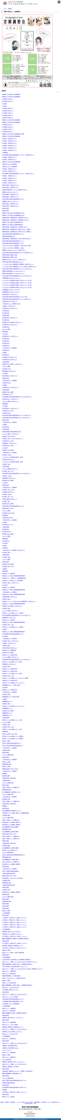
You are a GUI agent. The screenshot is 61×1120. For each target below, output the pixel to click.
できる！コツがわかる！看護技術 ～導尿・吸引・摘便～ (16, 245)
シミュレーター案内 (20, 1102)
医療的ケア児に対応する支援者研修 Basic (12, 222)
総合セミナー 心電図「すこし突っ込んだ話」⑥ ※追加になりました (19, 961)
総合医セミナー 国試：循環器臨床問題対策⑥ (13, 575)
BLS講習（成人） (6, 552)
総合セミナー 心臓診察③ (9, 971)
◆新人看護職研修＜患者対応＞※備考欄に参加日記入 (15, 938)
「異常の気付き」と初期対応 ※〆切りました (13, 550)
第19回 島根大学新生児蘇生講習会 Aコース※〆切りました (17, 396)
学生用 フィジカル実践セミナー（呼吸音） (13, 736)
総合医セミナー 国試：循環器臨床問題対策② (13, 622)
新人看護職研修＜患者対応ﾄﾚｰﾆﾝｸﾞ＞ (11, 792)
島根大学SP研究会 (29, 1103)
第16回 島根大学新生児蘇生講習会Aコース (13, 633)
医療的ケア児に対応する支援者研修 (11, 94)
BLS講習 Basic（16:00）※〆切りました (12, 438)
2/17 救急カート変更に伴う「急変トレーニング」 (14, 917)
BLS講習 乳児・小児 (7, 394)
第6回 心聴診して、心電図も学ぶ (11, 787)
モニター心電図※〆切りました (10, 468)
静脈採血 (4, 773)
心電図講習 (5, 152)
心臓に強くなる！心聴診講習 (9, 164)
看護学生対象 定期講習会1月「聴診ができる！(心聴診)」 (17, 229)
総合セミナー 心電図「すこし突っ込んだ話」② (14, 1043)
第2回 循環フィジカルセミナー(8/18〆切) (12, 878)
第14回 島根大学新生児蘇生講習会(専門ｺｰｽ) (13, 854)
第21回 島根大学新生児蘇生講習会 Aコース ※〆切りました (17, 275)
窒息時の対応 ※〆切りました (10, 294)
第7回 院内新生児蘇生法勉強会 (10, 871)
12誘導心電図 (5, 315)
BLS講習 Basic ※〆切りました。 (10, 408)
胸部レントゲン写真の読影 (9, 982)
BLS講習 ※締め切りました (9, 138)
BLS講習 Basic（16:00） (8, 489)
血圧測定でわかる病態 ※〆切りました (12, 322)
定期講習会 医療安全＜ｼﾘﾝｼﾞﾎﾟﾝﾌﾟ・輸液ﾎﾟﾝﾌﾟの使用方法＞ (17, 1071)
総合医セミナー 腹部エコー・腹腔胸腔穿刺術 (14, 578)
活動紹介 (2, 1102)
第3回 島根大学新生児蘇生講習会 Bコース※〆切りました (16, 417)
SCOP (35, 1103)
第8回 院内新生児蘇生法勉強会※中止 (11, 431)
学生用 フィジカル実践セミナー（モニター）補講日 (15, 678)
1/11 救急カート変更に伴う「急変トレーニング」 (14, 927)
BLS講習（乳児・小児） (8, 566)
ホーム (5, 8)
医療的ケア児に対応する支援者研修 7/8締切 (13, 134)
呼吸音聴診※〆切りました (9, 478)
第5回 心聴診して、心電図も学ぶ (11, 801)
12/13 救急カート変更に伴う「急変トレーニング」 (14, 943)
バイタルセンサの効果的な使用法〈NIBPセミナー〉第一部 (17, 282)
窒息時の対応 (5, 378)
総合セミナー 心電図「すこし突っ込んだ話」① (14, 1064)
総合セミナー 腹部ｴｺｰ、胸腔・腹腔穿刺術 (13, 952)
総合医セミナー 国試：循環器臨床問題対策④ (13, 594)
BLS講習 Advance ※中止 (8, 436)
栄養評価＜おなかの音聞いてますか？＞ (12, 934)
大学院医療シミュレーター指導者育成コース (50, 1102)
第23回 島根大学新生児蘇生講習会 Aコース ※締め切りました (17, 252)
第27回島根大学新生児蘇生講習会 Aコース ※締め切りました (18, 154)
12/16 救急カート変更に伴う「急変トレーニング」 (14, 936)
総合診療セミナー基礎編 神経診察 (11, 824)
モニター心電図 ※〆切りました (10, 401)
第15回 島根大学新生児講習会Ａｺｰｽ (11, 743)
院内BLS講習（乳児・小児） (9, 834)
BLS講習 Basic (5, 310)
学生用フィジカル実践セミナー (10, 850)
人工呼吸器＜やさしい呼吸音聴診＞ (11, 1003)
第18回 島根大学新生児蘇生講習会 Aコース (13, 506)
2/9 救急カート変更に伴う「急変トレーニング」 (14, 920)
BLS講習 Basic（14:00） (8, 440)
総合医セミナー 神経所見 (8, 573)
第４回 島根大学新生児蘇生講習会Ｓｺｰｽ (12, 745)
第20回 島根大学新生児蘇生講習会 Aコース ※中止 (14, 296)
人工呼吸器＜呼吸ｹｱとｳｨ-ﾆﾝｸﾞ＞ (10, 989)
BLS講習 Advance (6, 368)
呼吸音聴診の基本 (6, 764)
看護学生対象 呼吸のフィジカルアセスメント (13, 271)
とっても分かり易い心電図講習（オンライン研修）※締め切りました (19, 266)
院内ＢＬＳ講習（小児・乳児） (10, 734)
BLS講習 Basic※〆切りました (9, 357)
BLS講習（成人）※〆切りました (10, 640)
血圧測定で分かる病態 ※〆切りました (12, 364)
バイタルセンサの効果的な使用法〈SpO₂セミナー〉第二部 (16, 285)
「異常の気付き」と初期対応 (9, 380)
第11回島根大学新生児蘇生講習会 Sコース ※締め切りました (18, 173)
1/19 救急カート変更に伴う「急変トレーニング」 (14, 924)
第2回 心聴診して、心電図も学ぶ (11, 838)
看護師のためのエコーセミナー (10, 192)
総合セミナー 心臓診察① (9, 1052)
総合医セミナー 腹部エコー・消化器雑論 (12, 580)
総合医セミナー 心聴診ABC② (9, 680)
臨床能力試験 (5, 894)
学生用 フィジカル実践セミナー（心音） (12, 720)
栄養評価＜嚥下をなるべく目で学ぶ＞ (11, 931)
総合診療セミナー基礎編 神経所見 (11, 892)
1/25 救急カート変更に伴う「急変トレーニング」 (14, 922)
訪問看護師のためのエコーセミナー (11, 278)
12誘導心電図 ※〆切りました (9, 499)
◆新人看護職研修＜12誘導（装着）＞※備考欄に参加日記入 (17, 985)
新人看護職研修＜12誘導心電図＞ (10, 848)
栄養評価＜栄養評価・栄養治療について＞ (13, 945)
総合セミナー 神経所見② (9, 1038)
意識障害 (4, 1089)
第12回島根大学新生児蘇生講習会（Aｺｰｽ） (13, 999)
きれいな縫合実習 (6, 1059)
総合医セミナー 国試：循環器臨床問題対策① (13, 631)
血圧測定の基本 (6, 775)
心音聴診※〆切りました (8, 459)
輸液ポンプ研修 (6, 910)
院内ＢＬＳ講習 (6, 740)
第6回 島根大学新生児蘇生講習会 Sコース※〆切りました (16, 473)
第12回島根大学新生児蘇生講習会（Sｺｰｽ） (13, 1001)
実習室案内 (12, 1102)
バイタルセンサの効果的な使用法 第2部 (12, 457)
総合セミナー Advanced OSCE (10, 1034)
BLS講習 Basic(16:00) (7, 517)
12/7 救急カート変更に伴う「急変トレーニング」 (14, 947)
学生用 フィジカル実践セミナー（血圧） (12, 661)
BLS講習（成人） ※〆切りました (10, 582)
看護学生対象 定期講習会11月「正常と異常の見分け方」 (16, 238)
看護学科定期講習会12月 (8, 236)
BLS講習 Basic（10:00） (8, 410)
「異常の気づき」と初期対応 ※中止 (11, 303)
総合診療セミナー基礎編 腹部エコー (11, 822)
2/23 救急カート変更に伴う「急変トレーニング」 (14, 1092)
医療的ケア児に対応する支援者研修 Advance (13, 213)
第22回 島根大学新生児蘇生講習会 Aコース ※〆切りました (17, 268)
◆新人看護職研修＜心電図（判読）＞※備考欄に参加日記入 (17, 964)
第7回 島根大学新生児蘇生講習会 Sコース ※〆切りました (16, 415)
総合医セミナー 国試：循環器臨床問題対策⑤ (13, 589)
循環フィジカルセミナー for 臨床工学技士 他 (13, 978)
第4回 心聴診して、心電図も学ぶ (11, 820)
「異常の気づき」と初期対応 (9, 347)
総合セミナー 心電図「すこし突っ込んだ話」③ (14, 1029)
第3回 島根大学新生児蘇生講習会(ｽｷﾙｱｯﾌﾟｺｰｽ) (14, 1080)
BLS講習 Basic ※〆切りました (9, 301)
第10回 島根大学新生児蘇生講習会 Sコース (13, 241)
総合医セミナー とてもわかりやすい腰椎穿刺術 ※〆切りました (19, 601)
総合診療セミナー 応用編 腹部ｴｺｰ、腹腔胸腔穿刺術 (15, 813)
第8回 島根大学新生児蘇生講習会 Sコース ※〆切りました (16, 299)
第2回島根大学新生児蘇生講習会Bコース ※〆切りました (16, 659)
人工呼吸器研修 (6, 913)
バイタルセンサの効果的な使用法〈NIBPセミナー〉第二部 (17, 280)
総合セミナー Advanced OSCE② (10, 987)
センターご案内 (29, 1102)
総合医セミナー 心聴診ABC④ (9, 668)
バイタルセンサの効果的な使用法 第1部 (12, 461)
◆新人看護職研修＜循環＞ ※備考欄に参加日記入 (14, 1013)
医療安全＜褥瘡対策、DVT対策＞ (10, 1066)
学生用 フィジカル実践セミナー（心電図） (13, 613)
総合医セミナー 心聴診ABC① (9, 689)
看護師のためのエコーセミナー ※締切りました (14, 250)
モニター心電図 (6, 329)
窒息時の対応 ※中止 (8, 508)
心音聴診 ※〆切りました (9, 306)
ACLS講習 (4, 334)
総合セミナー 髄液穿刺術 (9, 1022)
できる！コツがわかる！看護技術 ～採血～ (13, 247)
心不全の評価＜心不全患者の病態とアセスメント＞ (15, 966)
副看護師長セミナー (7, 701)
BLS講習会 (5, 547)
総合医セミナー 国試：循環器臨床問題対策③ (13, 603)
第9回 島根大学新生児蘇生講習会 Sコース (12, 261)
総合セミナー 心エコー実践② (10, 996)
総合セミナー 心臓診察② (9, 1008)
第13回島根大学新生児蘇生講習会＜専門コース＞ (14, 1087)
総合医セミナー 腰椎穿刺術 (9, 650)
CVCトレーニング (6, 1050)
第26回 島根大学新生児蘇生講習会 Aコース (13, 199)
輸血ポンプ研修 (6, 1054)
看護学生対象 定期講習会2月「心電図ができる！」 (15, 227)
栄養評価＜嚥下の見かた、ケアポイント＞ (13, 1017)
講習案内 (10, 8)
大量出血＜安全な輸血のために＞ (10, 1048)
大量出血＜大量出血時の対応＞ (10, 1045)
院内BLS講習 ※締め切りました (10, 185)
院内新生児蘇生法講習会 (8, 1082)
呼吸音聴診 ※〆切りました (9, 371)
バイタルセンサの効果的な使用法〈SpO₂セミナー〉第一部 (16, 287)
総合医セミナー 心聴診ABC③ (9, 671)
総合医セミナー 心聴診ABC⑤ (9, 654)
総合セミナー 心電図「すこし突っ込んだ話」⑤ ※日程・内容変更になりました (22, 968)
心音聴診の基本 (6, 750)
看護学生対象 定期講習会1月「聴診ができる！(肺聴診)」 (17, 231)
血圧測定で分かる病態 (8, 392)
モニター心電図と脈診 (8, 754)
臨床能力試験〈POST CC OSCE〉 (10, 768)
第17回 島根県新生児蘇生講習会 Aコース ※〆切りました (16, 615)
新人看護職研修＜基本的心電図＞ (10, 827)
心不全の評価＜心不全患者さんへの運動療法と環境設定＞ (16, 959)
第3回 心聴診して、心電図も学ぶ (11, 836)
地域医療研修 (37, 1102)
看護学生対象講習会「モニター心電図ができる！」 (15, 189)
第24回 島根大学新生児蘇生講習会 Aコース (13, 243)
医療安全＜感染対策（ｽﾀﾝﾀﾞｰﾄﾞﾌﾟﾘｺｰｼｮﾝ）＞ (13, 1061)
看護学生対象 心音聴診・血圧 (9, 254)
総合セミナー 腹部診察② (9, 973)
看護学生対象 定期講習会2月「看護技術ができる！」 (16, 217)
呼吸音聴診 (5, 331)
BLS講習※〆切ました (7, 99)
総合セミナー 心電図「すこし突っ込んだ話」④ (14, 994)
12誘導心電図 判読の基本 (9, 778)
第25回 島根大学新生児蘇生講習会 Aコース (13, 233)
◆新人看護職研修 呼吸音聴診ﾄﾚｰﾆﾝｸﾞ (12, 1073)
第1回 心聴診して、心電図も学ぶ (11, 861)
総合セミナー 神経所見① (9, 1057)
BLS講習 (4, 103)
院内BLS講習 (5, 208)
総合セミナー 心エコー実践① (10, 1024)
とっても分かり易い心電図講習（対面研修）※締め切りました (18, 264)
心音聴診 (4, 352)
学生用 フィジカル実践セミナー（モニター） (13, 682)
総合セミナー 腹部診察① (9, 1010)
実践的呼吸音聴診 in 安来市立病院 (11, 975)
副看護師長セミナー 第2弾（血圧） (11, 685)
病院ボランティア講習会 (8, 1096)
